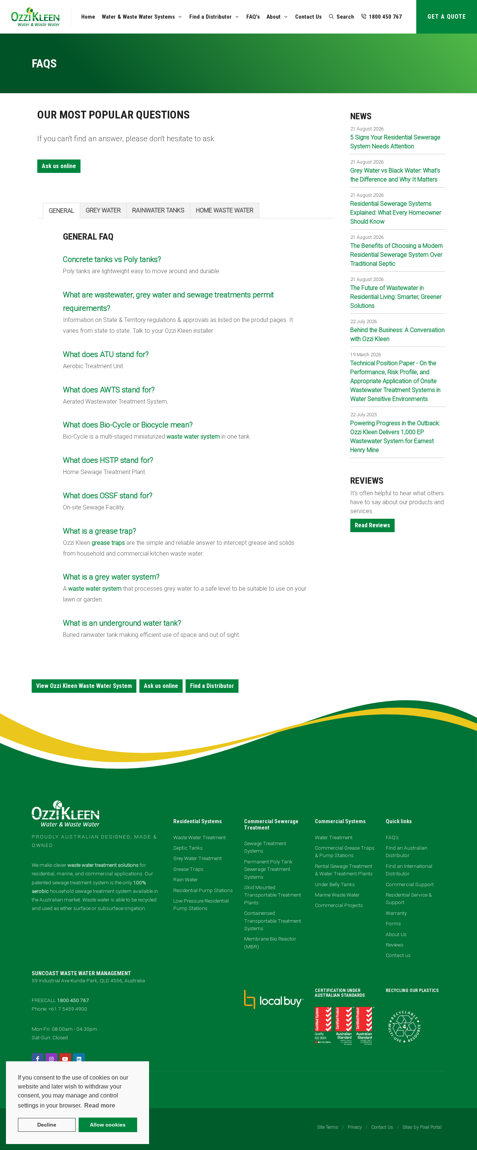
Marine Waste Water (337, 895)
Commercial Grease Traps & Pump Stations (345, 851)
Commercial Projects (339, 905)
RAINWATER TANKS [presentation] (158, 210)
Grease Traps (188, 869)
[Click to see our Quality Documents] (345, 1025)
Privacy (355, 1127)
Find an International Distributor (409, 869)
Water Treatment (334, 837)
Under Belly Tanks (335, 884)
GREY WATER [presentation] (103, 210)
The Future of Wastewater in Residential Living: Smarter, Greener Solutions (396, 296)
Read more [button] (99, 1105)
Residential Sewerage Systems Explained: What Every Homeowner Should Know (395, 212)
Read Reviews (372, 525)
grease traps (108, 542)
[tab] (61, 210)
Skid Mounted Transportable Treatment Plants (272, 895)
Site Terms (327, 1127)
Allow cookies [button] (108, 1125)
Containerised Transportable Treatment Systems (272, 920)
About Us (396, 934)
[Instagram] (51, 1059)
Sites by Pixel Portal (422, 1127)
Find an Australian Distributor (406, 851)
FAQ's (392, 837)
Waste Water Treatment (199, 837)
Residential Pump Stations (203, 890)
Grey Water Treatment (197, 858)
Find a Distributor (212, 685)
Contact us (398, 955)
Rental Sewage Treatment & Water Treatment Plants (344, 869)
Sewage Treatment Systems (265, 847)
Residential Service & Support (409, 898)
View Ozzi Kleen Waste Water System (84, 685)
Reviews (395, 945)
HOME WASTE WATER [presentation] (224, 210)
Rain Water (185, 879)
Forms (393, 923)
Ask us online (59, 166)
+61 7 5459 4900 (67, 1009)
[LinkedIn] (79, 1059)
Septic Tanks (188, 848)
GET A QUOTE (446, 16)
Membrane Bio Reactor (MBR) (270, 942)
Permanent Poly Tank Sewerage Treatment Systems (268, 869)
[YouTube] (65, 1059)
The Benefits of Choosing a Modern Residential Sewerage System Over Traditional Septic (396, 254)
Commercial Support (410, 884)
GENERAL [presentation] (61, 210)
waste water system (193, 436)
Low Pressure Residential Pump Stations (201, 904)
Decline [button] (46, 1125)
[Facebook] (38, 1059)
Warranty (396, 913)
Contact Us (382, 1127)
